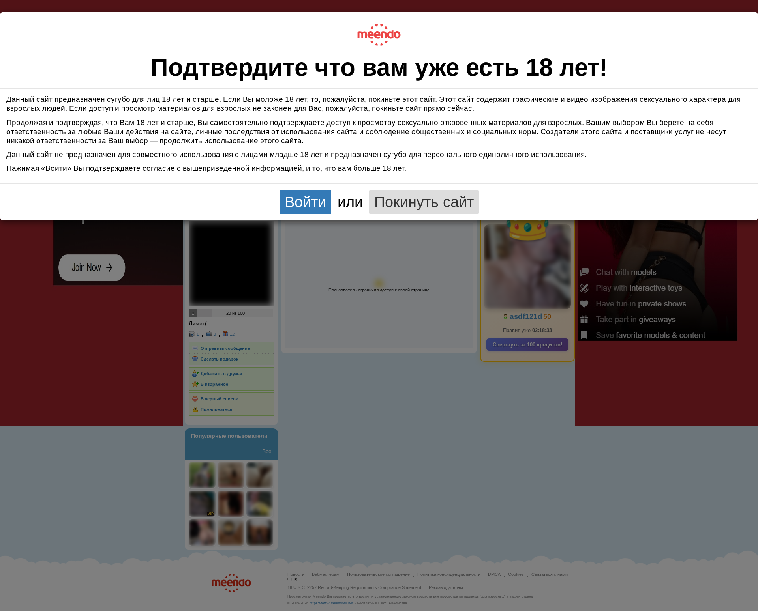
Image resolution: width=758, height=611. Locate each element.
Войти (305, 201)
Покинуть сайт (424, 201)
